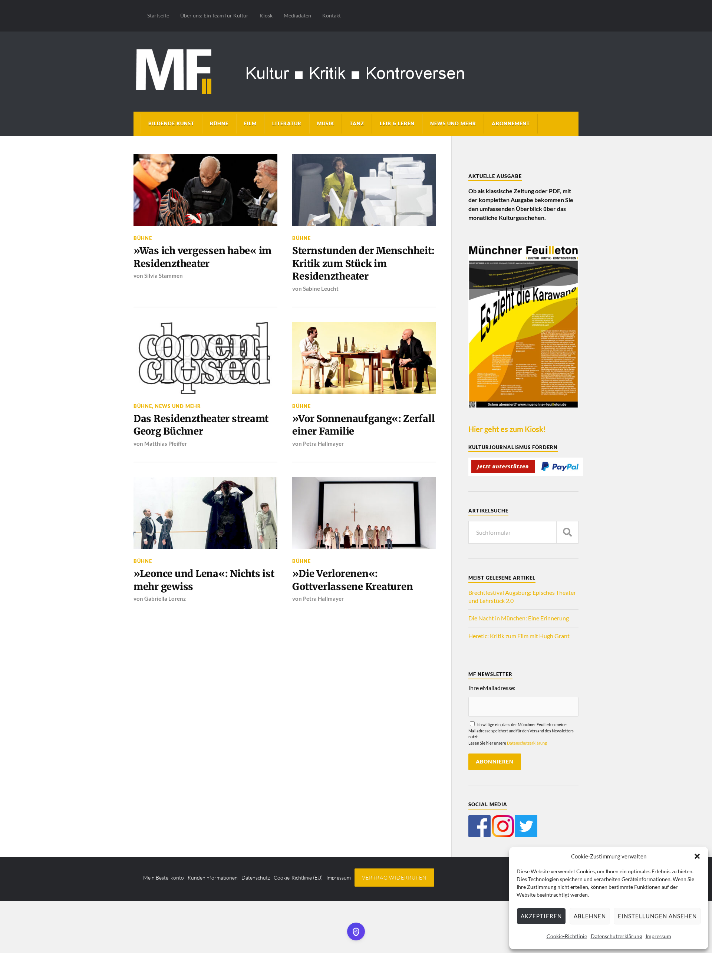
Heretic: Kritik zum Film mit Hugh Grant (519, 635)
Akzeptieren (541, 916)
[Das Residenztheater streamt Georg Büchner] (205, 358)
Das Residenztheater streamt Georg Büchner (201, 425)
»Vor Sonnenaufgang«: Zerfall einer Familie (363, 425)
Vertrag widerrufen (394, 877)
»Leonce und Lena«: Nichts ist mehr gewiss (204, 580)
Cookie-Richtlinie (567, 936)
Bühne (219, 123)
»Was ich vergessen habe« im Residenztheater (202, 257)
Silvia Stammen (163, 275)
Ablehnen (590, 916)
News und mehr (453, 123)
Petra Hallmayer (323, 443)
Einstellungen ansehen (657, 916)
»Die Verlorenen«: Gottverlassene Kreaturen (352, 580)
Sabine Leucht (321, 288)
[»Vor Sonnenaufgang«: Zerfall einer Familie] (364, 358)
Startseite (158, 15)
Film (250, 123)
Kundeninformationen (213, 877)
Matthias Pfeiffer (165, 443)
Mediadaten (297, 15)
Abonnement (511, 123)
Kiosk (266, 15)
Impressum (658, 936)
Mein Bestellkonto (163, 877)
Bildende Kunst (171, 123)
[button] (697, 856)
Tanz (357, 123)
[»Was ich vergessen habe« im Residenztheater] (205, 190)
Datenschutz (255, 877)
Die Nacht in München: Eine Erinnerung (518, 617)
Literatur (286, 123)
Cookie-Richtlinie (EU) (298, 877)
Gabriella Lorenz (165, 598)
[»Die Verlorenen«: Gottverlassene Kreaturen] (364, 513)
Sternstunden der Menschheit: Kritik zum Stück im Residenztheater (363, 263)
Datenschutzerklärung (616, 936)
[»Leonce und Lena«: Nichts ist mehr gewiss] (205, 513)
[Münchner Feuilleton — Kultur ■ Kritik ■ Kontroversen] (356, 70)
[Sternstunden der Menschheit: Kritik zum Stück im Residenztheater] (364, 190)
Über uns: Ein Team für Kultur (214, 15)
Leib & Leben (397, 123)
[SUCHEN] (567, 532)
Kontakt (331, 15)
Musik (325, 123)
